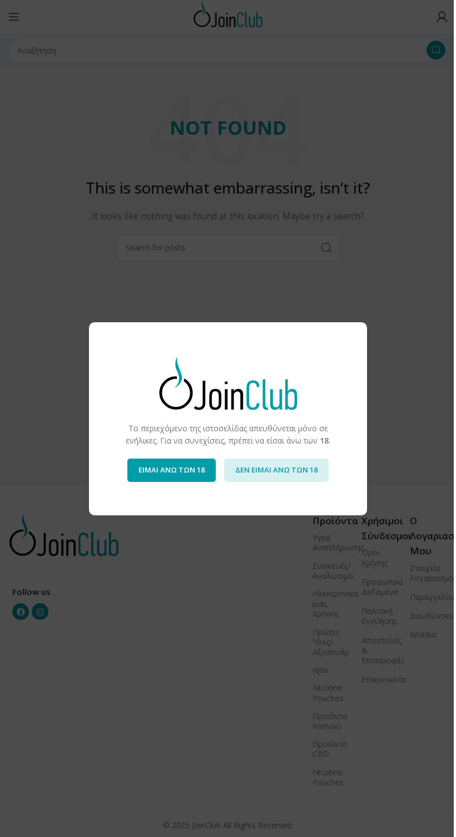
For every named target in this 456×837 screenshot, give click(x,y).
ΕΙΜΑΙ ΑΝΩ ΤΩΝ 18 (171, 470)
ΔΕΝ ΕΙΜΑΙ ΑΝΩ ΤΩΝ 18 (276, 470)
